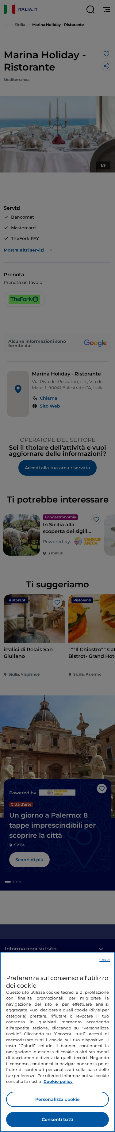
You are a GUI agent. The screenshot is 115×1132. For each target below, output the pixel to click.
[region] (57, 1042)
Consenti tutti (57, 1119)
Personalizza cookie (57, 1099)
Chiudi (104, 960)
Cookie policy (58, 1081)
